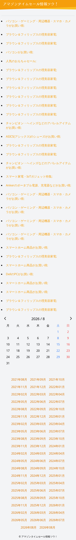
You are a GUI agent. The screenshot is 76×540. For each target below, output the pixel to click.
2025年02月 (19, 483)
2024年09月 (38, 468)
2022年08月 (19, 409)
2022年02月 (19, 394)
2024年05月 (19, 461)
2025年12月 (38, 505)
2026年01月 (57, 505)
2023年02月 (19, 424)
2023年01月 (57, 416)
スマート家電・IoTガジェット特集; (29, 176)
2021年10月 (57, 379)
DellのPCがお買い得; (19, 274)
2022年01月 (57, 387)
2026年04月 (57, 513)
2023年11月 (19, 446)
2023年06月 (38, 431)
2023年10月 (57, 439)
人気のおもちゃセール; (21, 61)
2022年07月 (57, 402)
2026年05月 (19, 520)
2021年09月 (38, 379)
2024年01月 (57, 446)
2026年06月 (38, 520)
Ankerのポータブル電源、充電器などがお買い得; (38, 185)
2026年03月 (38, 513)
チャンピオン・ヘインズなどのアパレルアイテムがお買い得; (38, 125)
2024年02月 (19, 453)
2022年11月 (19, 416)
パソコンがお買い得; (19, 52)
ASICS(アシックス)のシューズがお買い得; (33, 136)
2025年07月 (57, 490)
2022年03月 (38, 394)
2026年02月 (19, 513)
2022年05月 (19, 402)
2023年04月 (57, 424)
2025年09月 (38, 498)
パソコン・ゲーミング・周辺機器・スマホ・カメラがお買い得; (38, 23)
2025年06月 (38, 490)
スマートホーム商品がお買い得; (27, 247)
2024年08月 (19, 468)
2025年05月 (19, 490)
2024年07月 (57, 461)
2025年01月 (57, 476)
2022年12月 (38, 416)
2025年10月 (57, 498)
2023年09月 (38, 439)
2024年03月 (38, 453)
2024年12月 (38, 476)
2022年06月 (38, 402)
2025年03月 (38, 483)
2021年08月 (19, 379)
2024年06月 (38, 461)
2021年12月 (38, 387)
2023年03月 (38, 424)
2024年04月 (57, 453)
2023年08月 (19, 439)
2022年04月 (57, 394)
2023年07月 (57, 431)
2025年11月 (19, 505)
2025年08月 (19, 498)
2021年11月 (19, 387)
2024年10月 (57, 468)
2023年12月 (38, 446)
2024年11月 (19, 476)
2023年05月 (19, 431)
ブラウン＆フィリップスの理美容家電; (31, 34)
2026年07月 (57, 520)
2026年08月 (29, 527)
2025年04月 (57, 483)
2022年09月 (38, 409)
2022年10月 (57, 409)
